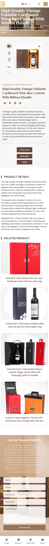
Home (3, 28)
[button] (39, 4)
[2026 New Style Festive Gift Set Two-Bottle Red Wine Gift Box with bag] (24, 258)
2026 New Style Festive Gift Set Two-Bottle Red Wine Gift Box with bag (24, 280)
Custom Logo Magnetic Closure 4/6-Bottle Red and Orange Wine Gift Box (25, 419)
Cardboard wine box (24, 28)
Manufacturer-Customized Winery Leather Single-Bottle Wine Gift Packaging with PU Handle (24, 372)
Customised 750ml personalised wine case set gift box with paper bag (24, 325)
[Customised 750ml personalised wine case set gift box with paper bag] (24, 304)
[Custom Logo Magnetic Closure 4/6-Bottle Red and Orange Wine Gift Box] (24, 398)
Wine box (11, 28)
